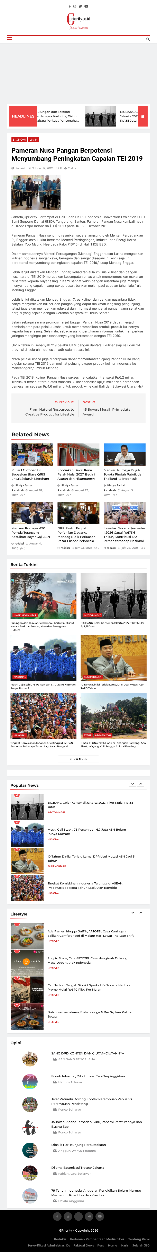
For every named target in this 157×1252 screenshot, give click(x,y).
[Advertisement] (78, 73)
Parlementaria (92, 677)
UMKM (33, 140)
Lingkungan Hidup (25, 615)
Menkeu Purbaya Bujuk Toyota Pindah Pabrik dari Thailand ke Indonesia (124, 474)
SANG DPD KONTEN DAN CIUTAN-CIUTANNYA (87, 1053)
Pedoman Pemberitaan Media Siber (97, 1239)
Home (112, 1245)
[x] (78, 1217)
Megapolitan (103, 735)
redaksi (20, 168)
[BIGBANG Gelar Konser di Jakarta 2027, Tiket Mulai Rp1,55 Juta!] (89, 116)
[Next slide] (140, 784)
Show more (78, 758)
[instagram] (74, 6)
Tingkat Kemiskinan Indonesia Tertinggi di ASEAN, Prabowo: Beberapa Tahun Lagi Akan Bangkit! (42, 744)
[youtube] (86, 6)
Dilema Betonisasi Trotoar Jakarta (77, 1168)
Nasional (20, 677)
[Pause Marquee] (143, 116)
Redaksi (60, 1239)
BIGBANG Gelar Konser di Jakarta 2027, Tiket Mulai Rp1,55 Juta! (128, 116)
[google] (89, 1217)
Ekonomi (19, 140)
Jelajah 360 (141, 1245)
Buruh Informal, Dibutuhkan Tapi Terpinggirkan (88, 1076)
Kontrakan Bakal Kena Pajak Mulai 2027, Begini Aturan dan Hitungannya (76, 474)
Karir (124, 1245)
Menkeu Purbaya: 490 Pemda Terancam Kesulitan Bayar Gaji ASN (30, 532)
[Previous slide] (132, 784)
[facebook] (70, 6)
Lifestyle (53, 941)
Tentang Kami (139, 1239)
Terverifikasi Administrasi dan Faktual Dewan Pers (66, 1245)
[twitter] (80, 6)
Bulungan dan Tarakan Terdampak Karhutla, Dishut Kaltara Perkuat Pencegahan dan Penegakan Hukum (42, 626)
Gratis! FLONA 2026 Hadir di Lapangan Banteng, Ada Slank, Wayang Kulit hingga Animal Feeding (113, 744)
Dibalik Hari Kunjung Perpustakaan (78, 1145)
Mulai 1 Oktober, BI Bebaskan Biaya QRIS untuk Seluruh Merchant (30, 474)
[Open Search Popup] (148, 39)
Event (87, 735)
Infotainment (92, 615)
